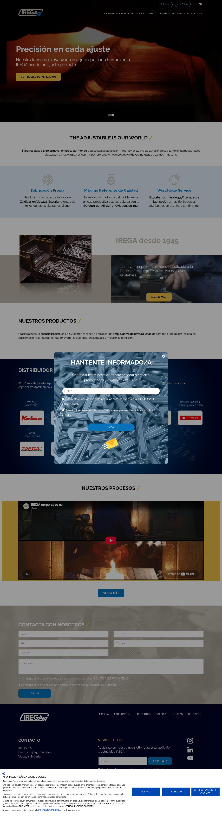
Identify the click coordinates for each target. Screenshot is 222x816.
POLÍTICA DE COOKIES (48, 810)
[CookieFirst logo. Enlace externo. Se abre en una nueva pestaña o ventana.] (3, 773)
